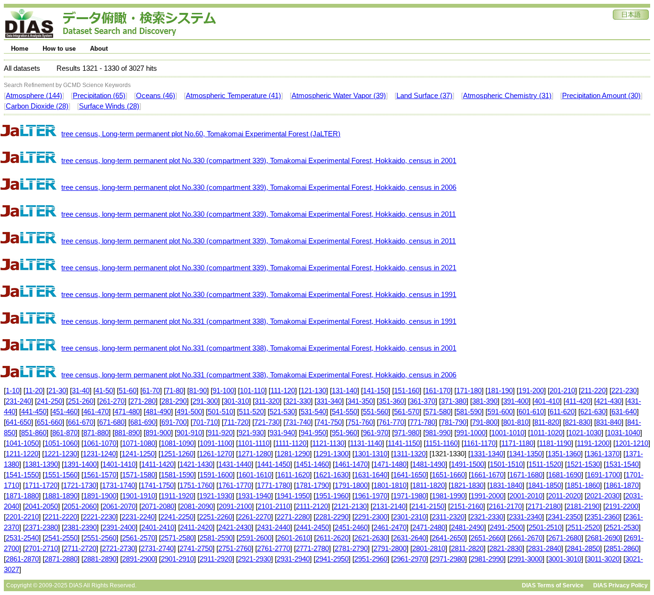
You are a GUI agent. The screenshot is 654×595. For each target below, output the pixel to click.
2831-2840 (544, 548)
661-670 (80, 422)
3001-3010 (564, 559)
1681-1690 (564, 475)
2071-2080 (157, 506)
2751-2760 (234, 548)
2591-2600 (254, 538)
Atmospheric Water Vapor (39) (339, 95)
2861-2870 (22, 559)
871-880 (96, 433)
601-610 (531, 412)
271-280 (143, 401)
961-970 (375, 433)
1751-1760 (196, 485)
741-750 (329, 422)
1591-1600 (216, 475)
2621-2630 (370, 538)
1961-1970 (370, 496)
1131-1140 (366, 443)
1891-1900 (99, 496)
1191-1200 (593, 443)
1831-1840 (505, 485)
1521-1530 (583, 464)
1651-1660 (448, 475)
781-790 (453, 422)
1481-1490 (428, 464)
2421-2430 (234, 527)
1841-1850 (544, 485)
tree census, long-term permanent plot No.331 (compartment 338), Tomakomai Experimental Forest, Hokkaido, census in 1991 (258, 321)
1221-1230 (60, 454)
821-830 (577, 422)
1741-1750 (157, 485)
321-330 (298, 401)
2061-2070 (118, 506)
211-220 (593, 391)
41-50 (104, 391)
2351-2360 (603, 517)
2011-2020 (564, 496)
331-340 (329, 401)
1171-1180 (517, 443)
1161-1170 (479, 443)
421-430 (608, 401)
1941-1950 (293, 496)
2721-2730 (118, 548)
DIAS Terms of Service (553, 585)
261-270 (111, 401)
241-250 (49, 401)
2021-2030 (603, 496)
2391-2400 (118, 527)
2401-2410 (157, 527)
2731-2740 (157, 548)
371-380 (453, 401)
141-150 (375, 391)
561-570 (406, 412)
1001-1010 (507, 433)
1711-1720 (41, 485)
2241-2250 (176, 517)
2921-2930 (254, 559)
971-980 (406, 433)
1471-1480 (389, 464)
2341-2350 (564, 517)
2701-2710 (41, 548)
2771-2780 (312, 548)
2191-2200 (621, 506)
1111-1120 (290, 443)
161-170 (438, 391)
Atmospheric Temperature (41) (233, 95)
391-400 (516, 401)
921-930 (251, 433)
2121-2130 (350, 506)
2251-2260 (215, 517)
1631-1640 (370, 475)
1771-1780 (273, 485)
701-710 (205, 422)
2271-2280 (293, 517)
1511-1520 (545, 464)
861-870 (65, 433)
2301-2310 (409, 517)
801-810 (516, 422)
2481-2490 (467, 527)
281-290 (174, 401)
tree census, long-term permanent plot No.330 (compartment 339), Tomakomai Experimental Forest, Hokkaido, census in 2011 (258, 214)
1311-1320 (409, 454)
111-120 (283, 391)
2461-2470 (389, 527)
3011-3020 (603, 559)
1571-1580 (138, 475)
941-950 (313, 433)
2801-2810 (428, 548)
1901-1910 (138, 496)
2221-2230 (99, 517)
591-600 (500, 412)
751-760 (360, 422)
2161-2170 (505, 506)
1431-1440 (234, 464)
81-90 (198, 391)
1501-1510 (506, 464)
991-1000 (470, 433)
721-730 (267, 422)
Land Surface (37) (424, 95)
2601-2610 (293, 538)
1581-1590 (177, 475)
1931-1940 (254, 496)
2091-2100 (235, 506)
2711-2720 (80, 548)
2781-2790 (351, 548)
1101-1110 (254, 443)
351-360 (391, 401)
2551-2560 (99, 538)
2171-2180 (544, 506)
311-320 (267, 401)
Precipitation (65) (99, 95)
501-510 (220, 412)
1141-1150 (404, 443)
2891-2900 (138, 559)
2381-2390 (80, 527)
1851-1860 (583, 485)
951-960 (344, 433)
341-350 (360, 401)
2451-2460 (351, 527)
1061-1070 (99, 443)
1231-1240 (99, 454)
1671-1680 (525, 475)
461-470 (96, 412)
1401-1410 (118, 464)
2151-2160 (466, 506)
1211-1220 (22, 454)
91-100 (223, 391)
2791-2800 (389, 548)
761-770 (391, 422)
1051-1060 (61, 443)
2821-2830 (505, 548)
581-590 (469, 412)
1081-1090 (177, 443)
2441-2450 (312, 527)
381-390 (484, 401)
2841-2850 (583, 548)
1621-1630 (332, 475)
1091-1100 (216, 443)
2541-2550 (61, 538)
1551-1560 (61, 475)
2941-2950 (332, 559)
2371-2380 (41, 527)
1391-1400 (80, 464)
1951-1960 (332, 496)
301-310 (236, 401)
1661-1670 (487, 475)
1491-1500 (467, 464)
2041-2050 (41, 506)
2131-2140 (389, 506)
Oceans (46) (155, 95)
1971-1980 (409, 496)
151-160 (406, 391)
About (99, 48)
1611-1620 (293, 475)
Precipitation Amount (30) (601, 95)
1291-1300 (332, 454)
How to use (59, 48)
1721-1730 (79, 485)
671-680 (111, 422)
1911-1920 (177, 496)
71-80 (174, 391)
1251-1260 (176, 454)
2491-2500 (506, 527)
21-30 (57, 391)
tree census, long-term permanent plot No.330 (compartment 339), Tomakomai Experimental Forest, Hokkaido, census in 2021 (258, 268)
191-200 (531, 391)
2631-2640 (409, 538)
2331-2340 (525, 517)
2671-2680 (564, 538)
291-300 (205, 401)
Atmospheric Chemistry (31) (507, 95)
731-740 (298, 422)
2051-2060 (80, 506)
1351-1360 (564, 454)
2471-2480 (428, 527)
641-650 (18, 422)
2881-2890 (99, 559)
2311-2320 (448, 517)
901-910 (189, 433)
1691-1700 (603, 475)
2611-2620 (332, 538)
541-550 (344, 412)
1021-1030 (584, 433)
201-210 (562, 391)
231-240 (18, 401)
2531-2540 (22, 538)
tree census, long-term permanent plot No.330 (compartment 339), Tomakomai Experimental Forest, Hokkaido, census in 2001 (258, 161)
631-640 (624, 412)
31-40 (81, 391)
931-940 (282, 433)
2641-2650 (448, 538)
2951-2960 (370, 559)
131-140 (344, 391)
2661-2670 (525, 538)
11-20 (34, 391)
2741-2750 (196, 548)
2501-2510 (545, 527)
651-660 (49, 422)
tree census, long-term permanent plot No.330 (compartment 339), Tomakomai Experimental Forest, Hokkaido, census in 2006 (258, 187)
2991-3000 (525, 559)
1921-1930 (215, 496)
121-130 (313, 391)
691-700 (174, 422)
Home (19, 48)
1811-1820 (428, 485)
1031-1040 (623, 433)
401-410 (547, 401)
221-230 (624, 391)
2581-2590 (216, 538)
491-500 (189, 412)
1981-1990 (448, 496)
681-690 (143, 422)
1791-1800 (351, 485)
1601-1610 (254, 475)
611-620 (562, 412)
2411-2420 (196, 527)
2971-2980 (448, 559)
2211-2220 (61, 517)
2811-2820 (467, 548)
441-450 (33, 412)
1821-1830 (467, 485)
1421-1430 (196, 464)
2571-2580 (177, 538)
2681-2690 (603, 538)
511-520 (251, 412)
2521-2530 (622, 527)
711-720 (236, 422)
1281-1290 (293, 454)
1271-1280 (254, 454)
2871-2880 (61, 559)
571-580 (438, 412)
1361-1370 (603, 454)
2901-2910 (177, 559)
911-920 (220, 433)
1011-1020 (546, 433)
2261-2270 (254, 517)
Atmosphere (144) (34, 95)
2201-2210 (22, 517)
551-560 (375, 412)
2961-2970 (409, 559)
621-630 (593, 412)
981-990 (438, 433)
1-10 (13, 391)
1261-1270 (215, 454)
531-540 (313, 412)
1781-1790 (312, 485)
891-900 (158, 433)
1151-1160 (442, 443)
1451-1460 (312, 464)
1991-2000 (487, 496)
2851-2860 (622, 548)
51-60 (127, 391)
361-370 (422, 401)
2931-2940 (293, 559)
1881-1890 (61, 496)
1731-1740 (118, 485)
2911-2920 (216, 559)
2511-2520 (583, 527)
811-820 (546, 422)
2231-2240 (138, 517)
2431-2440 (273, 527)
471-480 (127, 412)
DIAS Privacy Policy (620, 585)
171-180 (469, 391)
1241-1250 (138, 454)
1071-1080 (138, 443)
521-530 (282, 412)
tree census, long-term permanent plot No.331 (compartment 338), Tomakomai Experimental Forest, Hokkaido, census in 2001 (258, 348)
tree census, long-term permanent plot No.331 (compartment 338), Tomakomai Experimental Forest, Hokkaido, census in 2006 (258, 375)
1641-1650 (409, 475)
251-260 (80, 401)
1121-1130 (328, 443)
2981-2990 (487, 559)
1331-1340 (486, 454)
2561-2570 (138, 538)
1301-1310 (370, 454)
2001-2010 (525, 496)
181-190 (500, 391)
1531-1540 (622, 464)
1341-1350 (525, 454)
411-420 (577, 401)
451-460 (65, 412)
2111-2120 (312, 506)
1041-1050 (22, 443)
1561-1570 (99, 475)
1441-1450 (273, 464)
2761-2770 (273, 548)
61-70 (151, 391)
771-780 (422, 422)
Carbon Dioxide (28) (37, 106)
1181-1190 (555, 443)
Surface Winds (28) (109, 106)
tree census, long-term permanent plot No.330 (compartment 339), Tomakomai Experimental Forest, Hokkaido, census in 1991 (258, 294)
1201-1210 (631, 443)
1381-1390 (41, 464)
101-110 (252, 391)
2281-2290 (332, 517)
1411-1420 (157, 464)
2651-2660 (487, 538)
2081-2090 (196, 506)
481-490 (158, 412)
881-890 (127, 433)
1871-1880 (22, 496)
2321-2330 (486, 517)
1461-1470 (351, 464)
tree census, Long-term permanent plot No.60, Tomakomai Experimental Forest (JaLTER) (200, 134)
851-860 (33, 433)
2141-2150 (427, 506)
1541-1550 (22, 475)
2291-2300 (370, 517)
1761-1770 (234, 485)
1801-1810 (389, 485)
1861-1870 (622, 485)
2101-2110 (274, 506)
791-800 (484, 422)
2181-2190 (582, 506)
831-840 (608, 422)
